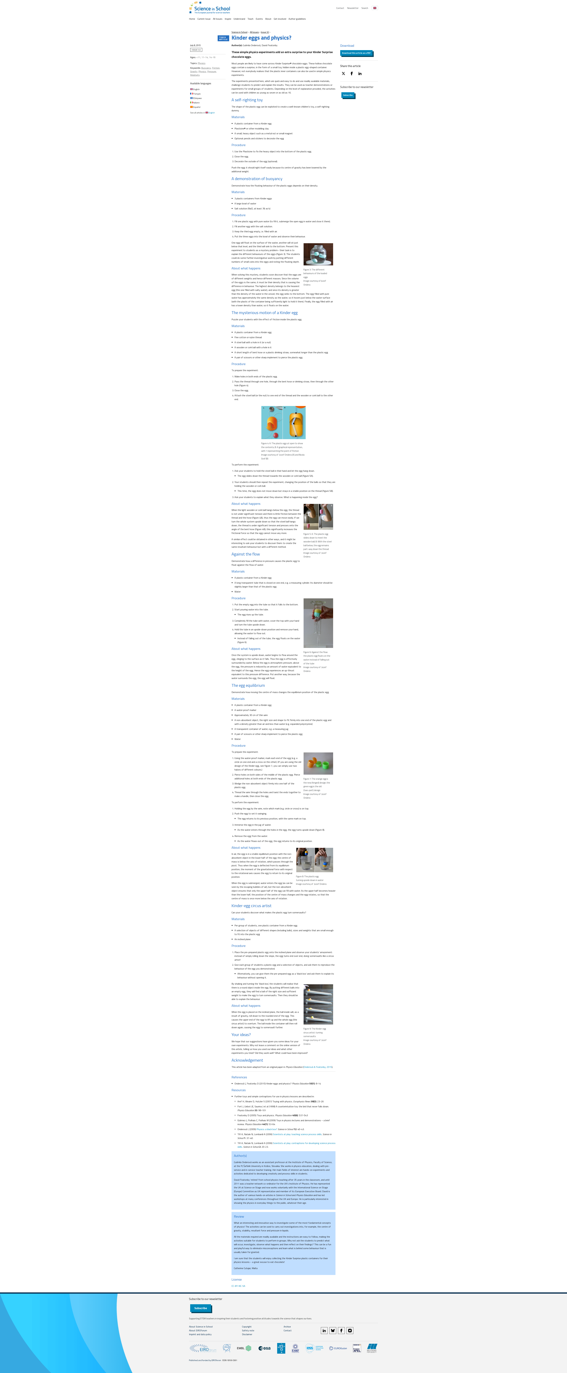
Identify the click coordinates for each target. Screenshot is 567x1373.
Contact (340, 8)
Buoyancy (206, 68)
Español (196, 107)
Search (364, 8)
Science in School (239, 32)
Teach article (223, 38)
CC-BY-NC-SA (238, 1286)
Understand (239, 19)
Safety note (248, 1330)
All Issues (217, 19)
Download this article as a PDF (356, 52)
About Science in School (201, 1326)
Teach (250, 19)
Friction (216, 68)
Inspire (228, 19)
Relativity (195, 75)
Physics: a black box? (266, 1129)
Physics (201, 63)
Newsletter (353, 8)
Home (192, 19)
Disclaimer (247, 1334)
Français (197, 93)
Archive (287, 1326)
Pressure (211, 71)
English (196, 89)
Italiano (196, 102)
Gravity (193, 71)
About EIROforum (198, 1330)
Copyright (247, 1326)
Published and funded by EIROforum (205, 1360)
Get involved (280, 19)
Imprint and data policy (200, 1334)
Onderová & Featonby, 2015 (318, 1067)
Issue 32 (265, 32)
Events (259, 19)
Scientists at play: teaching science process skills (297, 1134)
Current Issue (204, 19)
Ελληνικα (197, 98)
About (268, 19)
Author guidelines (297, 19)
